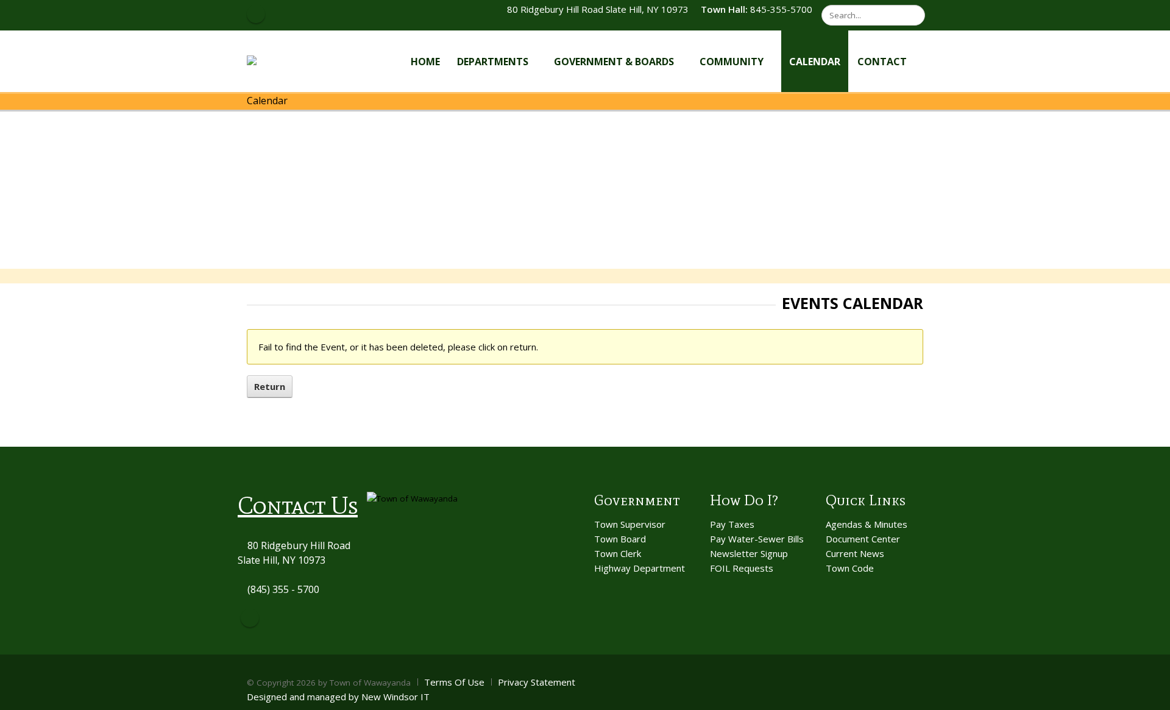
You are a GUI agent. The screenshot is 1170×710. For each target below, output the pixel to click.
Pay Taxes (732, 524)
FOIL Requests (741, 568)
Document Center (863, 539)
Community (732, 61)
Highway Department (639, 568)
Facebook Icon (256, 14)
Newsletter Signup (749, 553)
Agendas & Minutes (866, 524)
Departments (492, 61)
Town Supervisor (629, 524)
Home (425, 61)
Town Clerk (617, 553)
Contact (882, 61)
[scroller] (1149, 695)
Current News (855, 553)
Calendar (814, 61)
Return (269, 386)
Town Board (620, 539)
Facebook (250, 618)
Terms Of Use (454, 682)
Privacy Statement (536, 682)
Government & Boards (614, 61)
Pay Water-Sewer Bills (757, 539)
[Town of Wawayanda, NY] (291, 60)
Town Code (850, 568)
